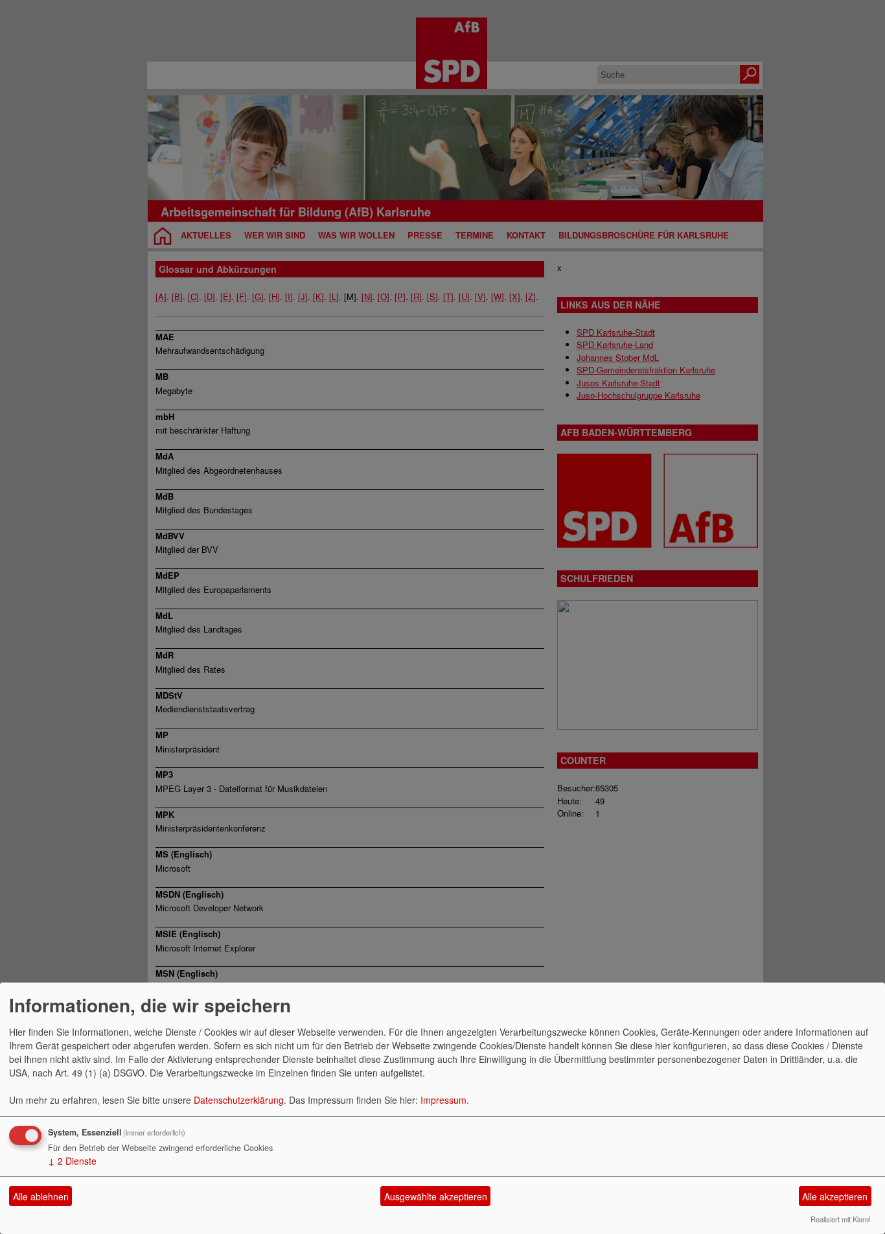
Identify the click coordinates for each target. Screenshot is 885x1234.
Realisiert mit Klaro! (840, 1219)
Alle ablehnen (41, 1196)
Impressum (443, 1099)
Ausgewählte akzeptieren (435, 1196)
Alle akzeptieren (835, 1196)
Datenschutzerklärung (239, 1099)
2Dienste (72, 1160)
